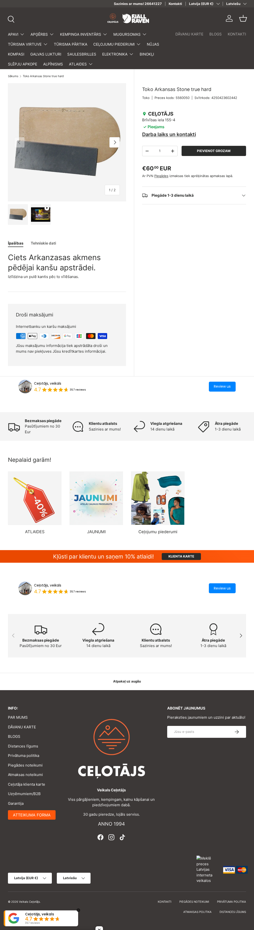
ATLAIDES (35, 531)
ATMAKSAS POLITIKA (197, 912)
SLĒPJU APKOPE (22, 64)
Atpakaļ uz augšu (127, 681)
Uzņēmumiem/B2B (24, 793)
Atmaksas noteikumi (25, 774)
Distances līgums (23, 746)
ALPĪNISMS (53, 64)
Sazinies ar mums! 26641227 (138, 4)
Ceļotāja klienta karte (26, 784)
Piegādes (161, 176)
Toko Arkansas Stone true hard (43, 76)
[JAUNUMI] (96, 498)
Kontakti (175, 4)
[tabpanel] (67, 265)
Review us (222, 386)
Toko (146, 98)
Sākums (13, 76)
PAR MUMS (18, 717)
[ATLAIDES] (34, 498)
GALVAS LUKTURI (45, 54)
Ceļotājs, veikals (47, 383)
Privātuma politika (23, 755)
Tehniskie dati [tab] (43, 243)
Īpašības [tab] (15, 243)
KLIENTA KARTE (181, 556)
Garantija (16, 803)
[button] (243, 18)
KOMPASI (16, 54)
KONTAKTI (237, 34)
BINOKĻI (147, 54)
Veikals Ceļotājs (29, 901)
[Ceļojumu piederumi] (157, 498)
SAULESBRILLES (81, 54)
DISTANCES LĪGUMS (233, 912)
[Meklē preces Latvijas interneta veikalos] (207, 869)
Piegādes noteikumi (25, 765)
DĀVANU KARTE (189, 34)
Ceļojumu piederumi (157, 531)
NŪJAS (153, 44)
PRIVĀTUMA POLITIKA (231, 901)
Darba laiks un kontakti (169, 134)
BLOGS (215, 34)
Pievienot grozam (213, 151)
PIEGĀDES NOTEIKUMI (194, 901)
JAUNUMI (96, 531)
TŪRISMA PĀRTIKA (70, 44)
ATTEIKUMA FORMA (32, 814)
